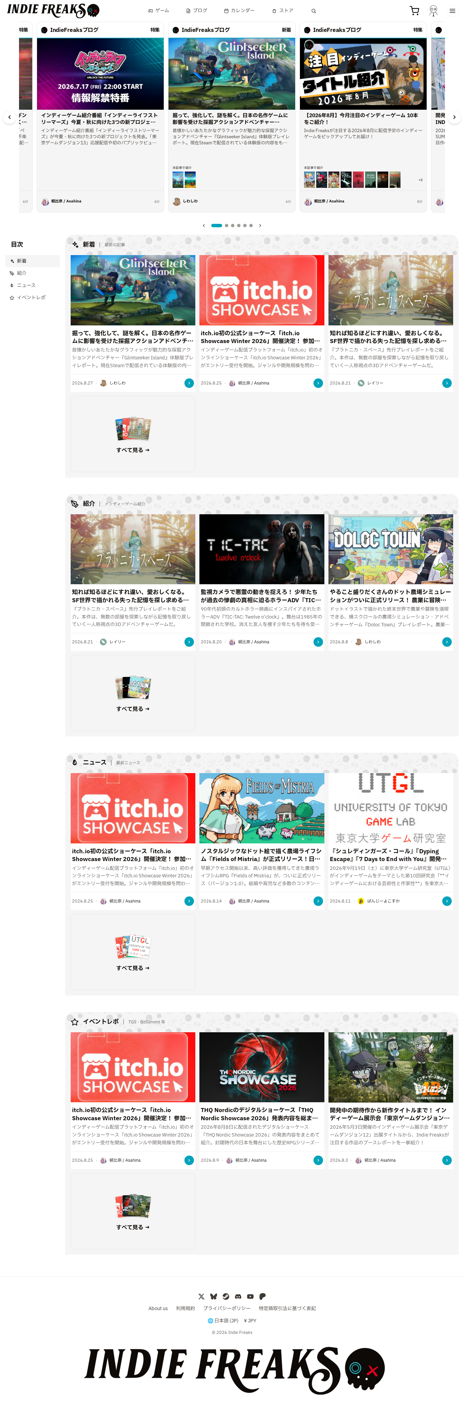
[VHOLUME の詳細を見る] (395, 180)
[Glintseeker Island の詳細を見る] (178, 180)
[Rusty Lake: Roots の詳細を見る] (358, 180)
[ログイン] (433, 11)
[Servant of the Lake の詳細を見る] (370, 180)
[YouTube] (250, 1296)
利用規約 (185, 1308)
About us (158, 1308)
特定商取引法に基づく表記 (287, 1308)
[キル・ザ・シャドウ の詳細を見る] (321, 180)
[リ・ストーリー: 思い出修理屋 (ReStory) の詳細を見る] (333, 180)
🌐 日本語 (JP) (223, 1321)
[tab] (216, 225)
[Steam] (225, 1296)
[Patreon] (262, 1296)
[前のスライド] (9, 117)
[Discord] (238, 1296)
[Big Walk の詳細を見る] (309, 180)
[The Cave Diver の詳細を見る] (346, 180)
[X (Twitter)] (201, 1296)
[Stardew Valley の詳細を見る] (190, 180)
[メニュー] (452, 11)
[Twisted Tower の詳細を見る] (382, 180)
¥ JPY (250, 1321)
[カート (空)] (414, 11)
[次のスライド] (454, 117)
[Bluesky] (213, 1296)
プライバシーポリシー (227, 1308)
